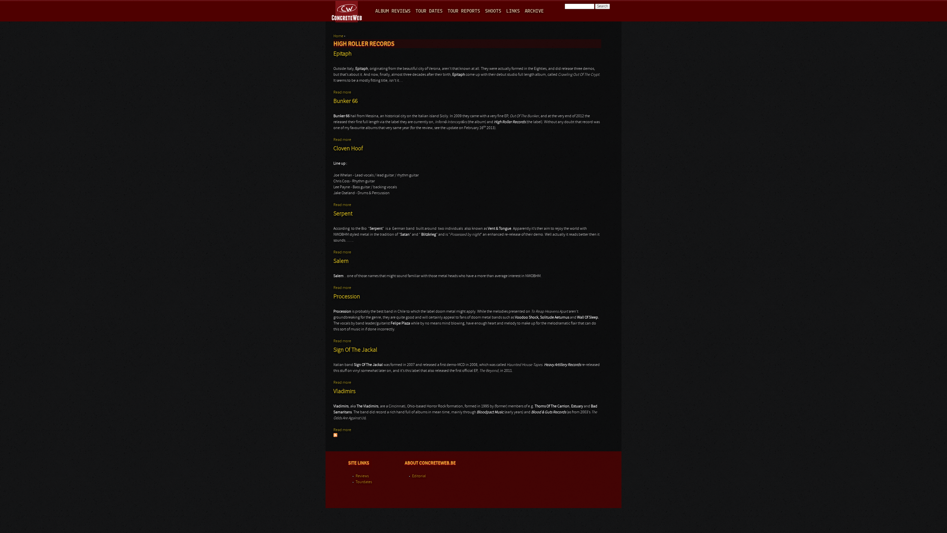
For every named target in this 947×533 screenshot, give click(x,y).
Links (513, 11)
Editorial (419, 476)
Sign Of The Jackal (355, 350)
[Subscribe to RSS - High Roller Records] (335, 436)
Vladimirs (344, 392)
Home (338, 36)
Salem (340, 261)
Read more (342, 93)
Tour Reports (464, 11)
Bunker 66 (345, 101)
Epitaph (342, 54)
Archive (534, 11)
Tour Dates (429, 11)
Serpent (342, 214)
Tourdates (364, 482)
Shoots (493, 11)
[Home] (347, 11)
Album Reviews (393, 11)
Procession (346, 297)
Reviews (362, 476)
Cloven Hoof (348, 149)
